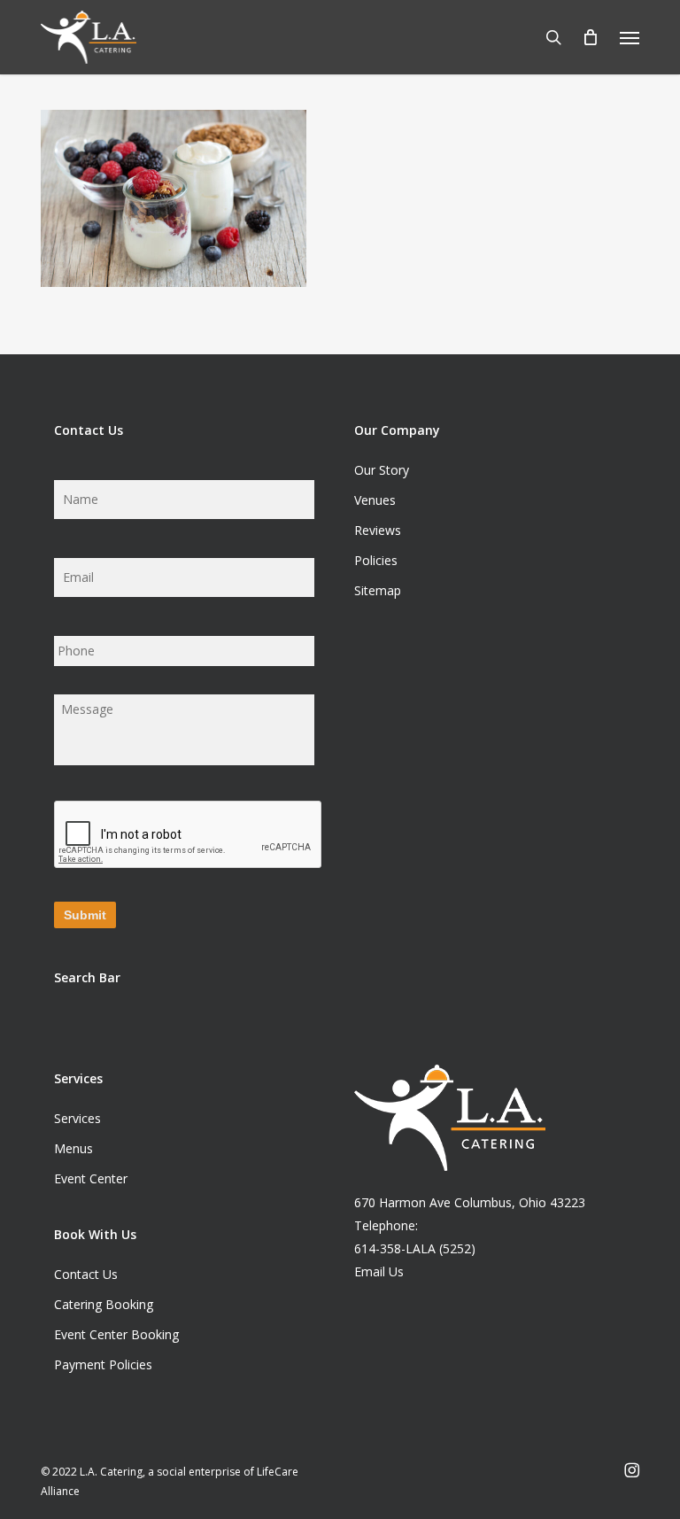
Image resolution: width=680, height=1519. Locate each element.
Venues (375, 500)
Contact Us (86, 1274)
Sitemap (377, 590)
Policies (376, 560)
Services (77, 1118)
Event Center (91, 1178)
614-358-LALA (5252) (414, 1248)
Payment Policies (103, 1364)
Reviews (377, 530)
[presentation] (188, 835)
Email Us (379, 1271)
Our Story (381, 469)
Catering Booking (103, 1304)
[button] (629, 37)
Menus (73, 1148)
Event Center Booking (116, 1334)
